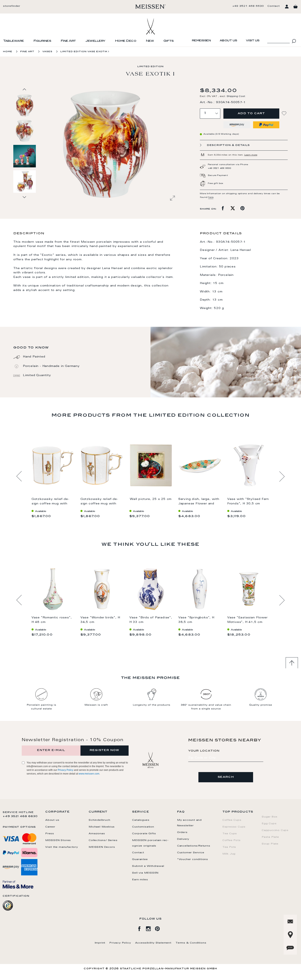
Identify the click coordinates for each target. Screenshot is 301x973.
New (150, 41)
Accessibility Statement (153, 943)
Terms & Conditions (190, 943)
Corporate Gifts (144, 833)
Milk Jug (228, 854)
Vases (47, 52)
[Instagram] (150, 927)
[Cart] (295, 6)
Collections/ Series (103, 840)
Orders (182, 832)
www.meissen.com (89, 773)
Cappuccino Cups (275, 830)
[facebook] (141, 927)
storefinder (11, 6)
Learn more (250, 155)
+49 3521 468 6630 (248, 6)
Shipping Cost (236, 96)
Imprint (100, 943)
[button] (24, 130)
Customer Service (190, 852)
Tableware (13, 41)
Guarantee (140, 859)
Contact (273, 6)
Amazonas (97, 833)
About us (228, 40)
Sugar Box (269, 817)
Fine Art (68, 41)
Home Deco (125, 41)
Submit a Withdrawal (148, 866)
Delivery (183, 839)
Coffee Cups (231, 820)
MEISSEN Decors (102, 847)
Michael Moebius (102, 827)
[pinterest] (159, 927)
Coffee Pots (231, 840)
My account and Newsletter (189, 823)
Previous (19, 476)
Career (50, 827)
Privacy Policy (65, 770)
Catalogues (140, 820)
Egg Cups (269, 823)
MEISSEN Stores (58, 840)
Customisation (143, 827)
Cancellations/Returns (193, 846)
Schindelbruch (99, 820)
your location (204, 751)
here (210, 197)
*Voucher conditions (192, 859)
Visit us (252, 40)
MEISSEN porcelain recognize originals (150, 843)
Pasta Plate (270, 837)
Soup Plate (270, 844)
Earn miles (140, 879)
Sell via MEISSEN (145, 873)
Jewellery (95, 41)
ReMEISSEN (201, 40)
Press (49, 833)
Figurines (42, 41)
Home (7, 52)
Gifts (168, 41)
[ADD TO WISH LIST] (285, 113)
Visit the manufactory (61, 847)
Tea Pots (229, 847)
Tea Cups (229, 833)
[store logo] (151, 6)
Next (282, 476)
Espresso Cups (234, 827)
